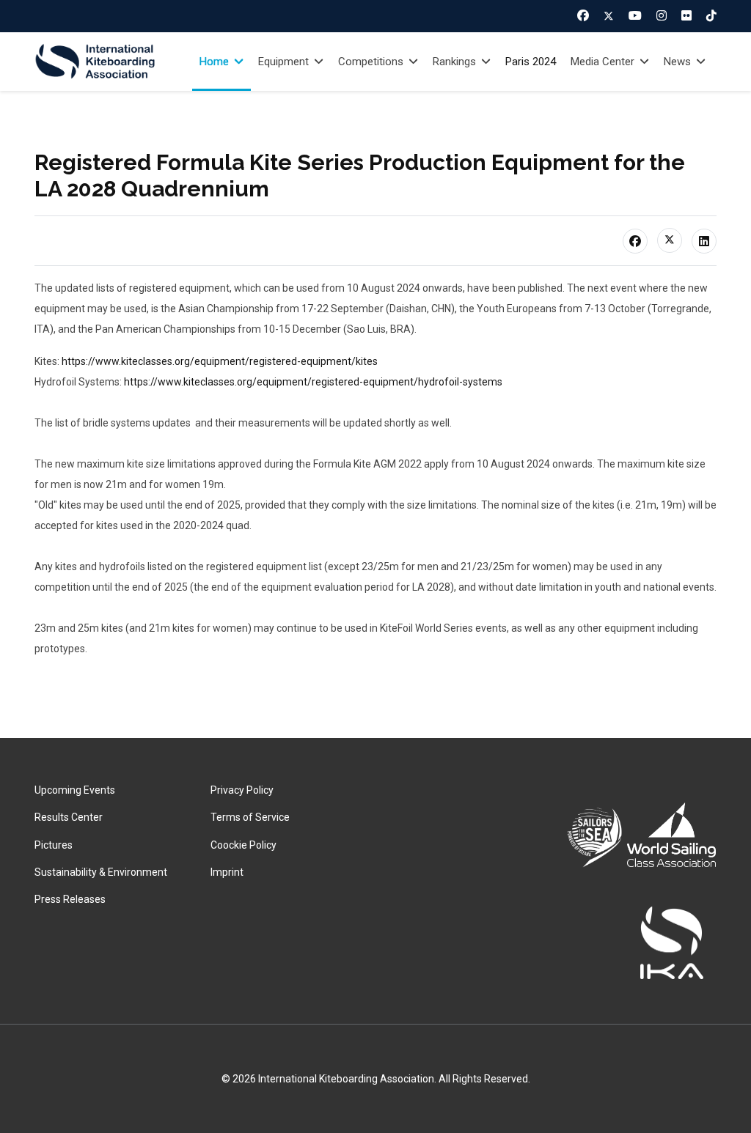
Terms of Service (250, 817)
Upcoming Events (74, 790)
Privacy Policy (242, 790)
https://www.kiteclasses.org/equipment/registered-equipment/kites (220, 361)
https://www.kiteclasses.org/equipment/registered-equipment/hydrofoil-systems (313, 382)
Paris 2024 (530, 61)
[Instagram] (661, 15)
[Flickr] (686, 15)
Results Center (68, 817)
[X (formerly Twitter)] (669, 240)
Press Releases (70, 899)
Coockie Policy (243, 845)
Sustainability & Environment (100, 872)
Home (214, 61)
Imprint (226, 872)
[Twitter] (609, 16)
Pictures (53, 845)
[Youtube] (635, 15)
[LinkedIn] (704, 241)
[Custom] (711, 15)
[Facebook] (583, 15)
